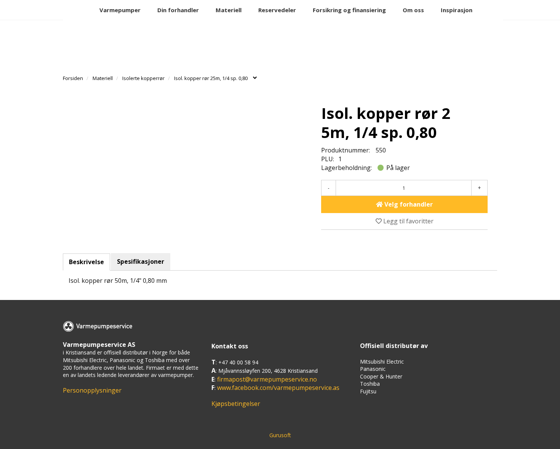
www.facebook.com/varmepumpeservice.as (278, 387)
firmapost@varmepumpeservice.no (267, 379)
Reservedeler (277, 10)
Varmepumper (120, 10)
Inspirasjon (456, 10)
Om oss (413, 10)
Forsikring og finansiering (349, 10)
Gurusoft (280, 435)
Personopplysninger (92, 390)
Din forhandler (178, 10)
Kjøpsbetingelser (235, 403)
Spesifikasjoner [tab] (140, 261)
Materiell (229, 10)
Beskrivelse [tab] (86, 262)
